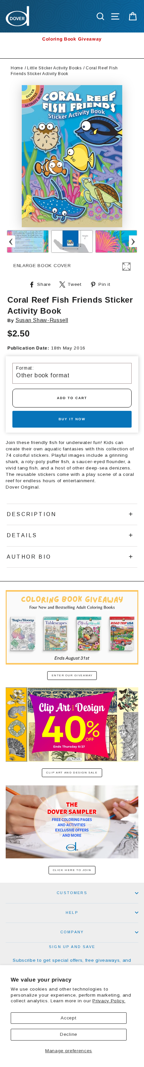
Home (17, 68)
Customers (72, 893)
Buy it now (72, 419)
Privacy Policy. (108, 1000)
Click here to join (72, 870)
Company (72, 932)
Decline (68, 1034)
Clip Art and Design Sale (71, 772)
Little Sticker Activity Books (54, 68)
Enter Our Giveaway (72, 675)
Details (22, 535)
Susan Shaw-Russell (41, 320)
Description (31, 514)
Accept (68, 1017)
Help (72, 913)
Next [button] (133, 241)
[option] (72, 39)
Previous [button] (11, 241)
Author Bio (29, 557)
